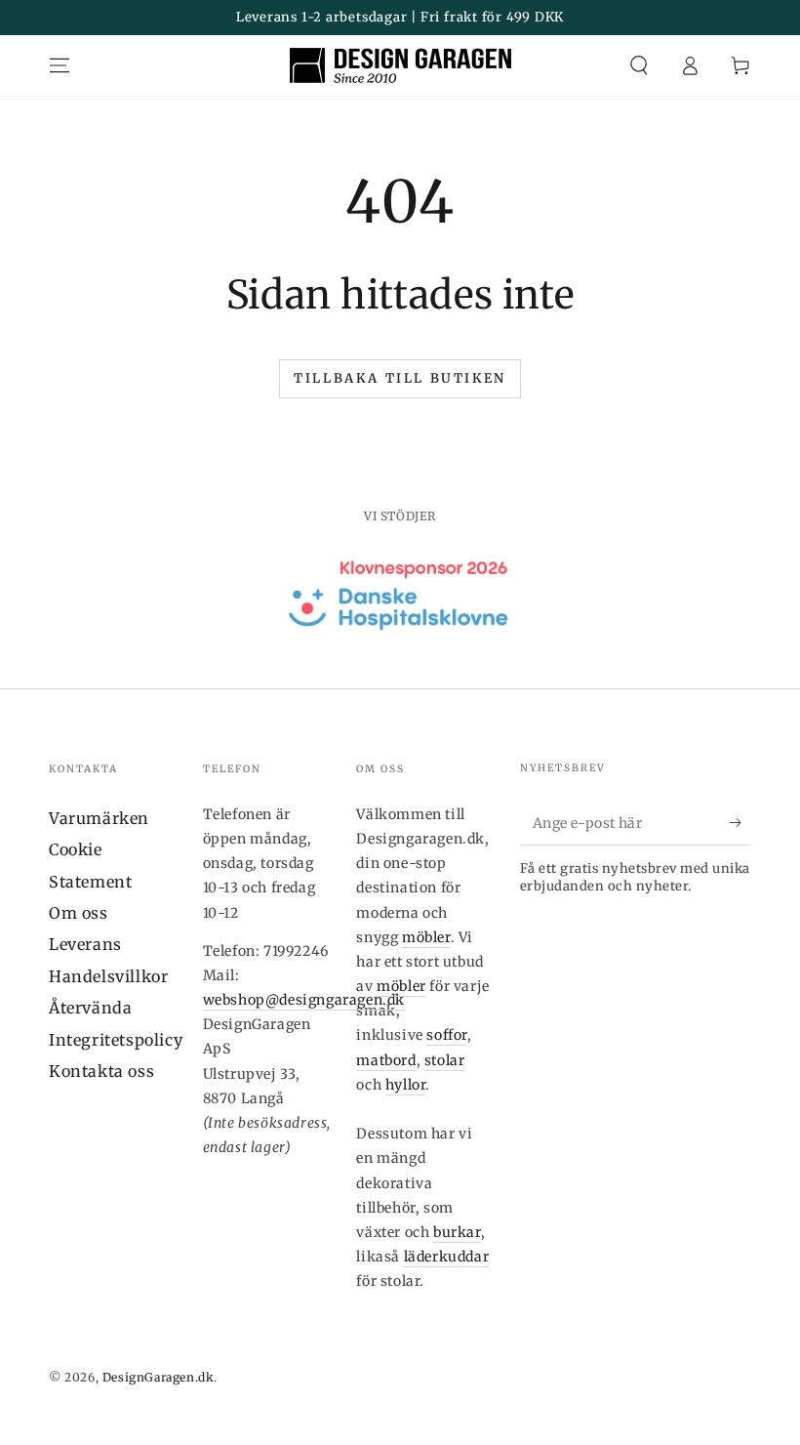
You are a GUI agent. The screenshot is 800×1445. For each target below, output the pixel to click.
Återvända (90, 1007)
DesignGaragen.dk (158, 1377)
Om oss (78, 913)
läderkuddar (447, 1256)
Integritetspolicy (115, 1040)
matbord (386, 1060)
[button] (639, 65)
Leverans (85, 944)
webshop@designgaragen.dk (304, 1000)
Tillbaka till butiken (400, 378)
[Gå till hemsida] (400, 65)
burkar (457, 1232)
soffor (446, 1035)
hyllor (405, 1085)
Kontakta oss (101, 1071)
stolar (444, 1060)
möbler (426, 937)
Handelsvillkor (108, 976)
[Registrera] (740, 823)
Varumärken (99, 818)
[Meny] (59, 65)
